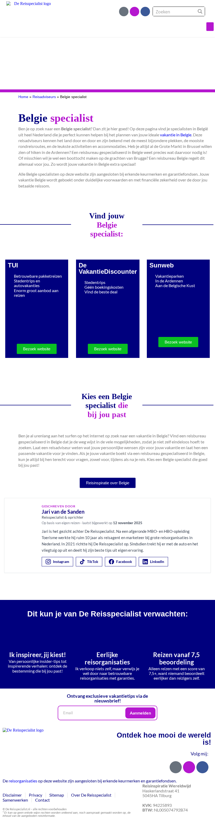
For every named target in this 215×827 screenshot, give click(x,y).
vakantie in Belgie (175, 134)
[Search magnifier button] (200, 11)
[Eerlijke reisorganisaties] (107, 636)
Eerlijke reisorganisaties (107, 658)
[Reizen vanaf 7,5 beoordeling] (176, 636)
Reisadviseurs (44, 97)
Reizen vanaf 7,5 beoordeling (176, 658)
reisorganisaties (23, 780)
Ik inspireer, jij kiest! (37, 654)
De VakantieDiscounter (108, 268)
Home (23, 97)
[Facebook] (145, 11)
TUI (13, 265)
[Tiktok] (123, 11)
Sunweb (161, 265)
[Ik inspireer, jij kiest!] (37, 636)
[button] (210, 26)
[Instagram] (134, 11)
